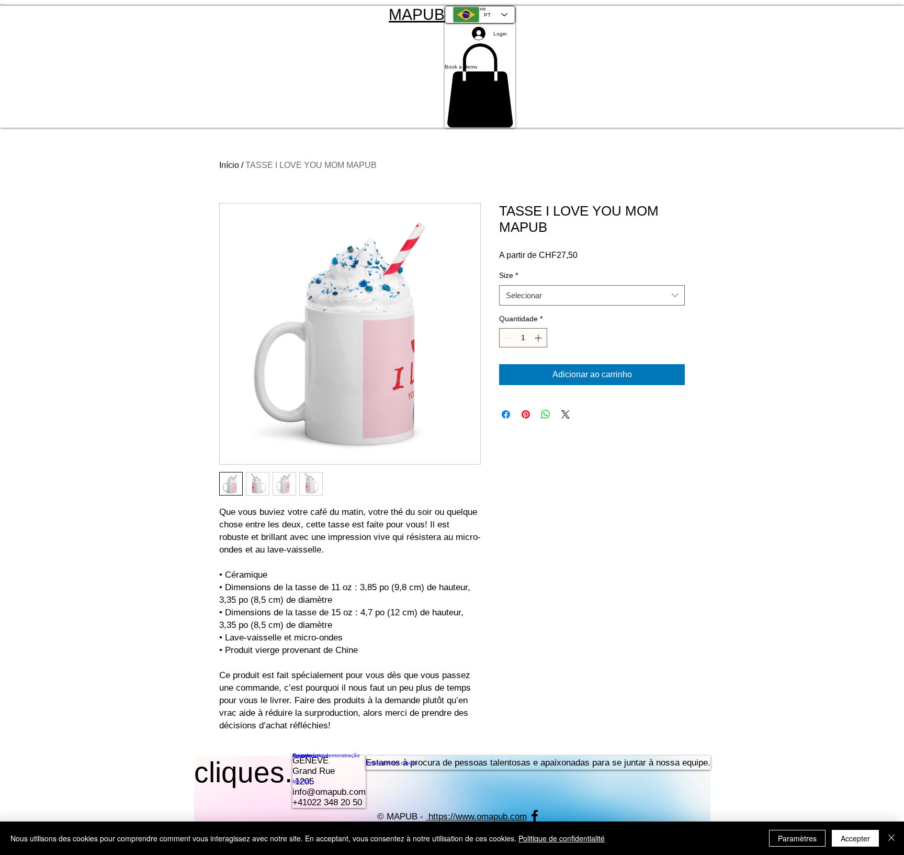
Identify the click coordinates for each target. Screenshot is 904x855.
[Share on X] (565, 414)
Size (508, 275)
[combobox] (592, 295)
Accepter (855, 838)
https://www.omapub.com (477, 817)
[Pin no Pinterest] (525, 414)
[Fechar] (891, 838)
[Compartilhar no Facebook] (506, 414)
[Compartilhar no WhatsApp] (545, 414)
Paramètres (797, 838)
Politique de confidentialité (561, 838)
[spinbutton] (523, 338)
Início (229, 165)
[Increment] (539, 338)
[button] (480, 67)
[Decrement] (507, 338)
